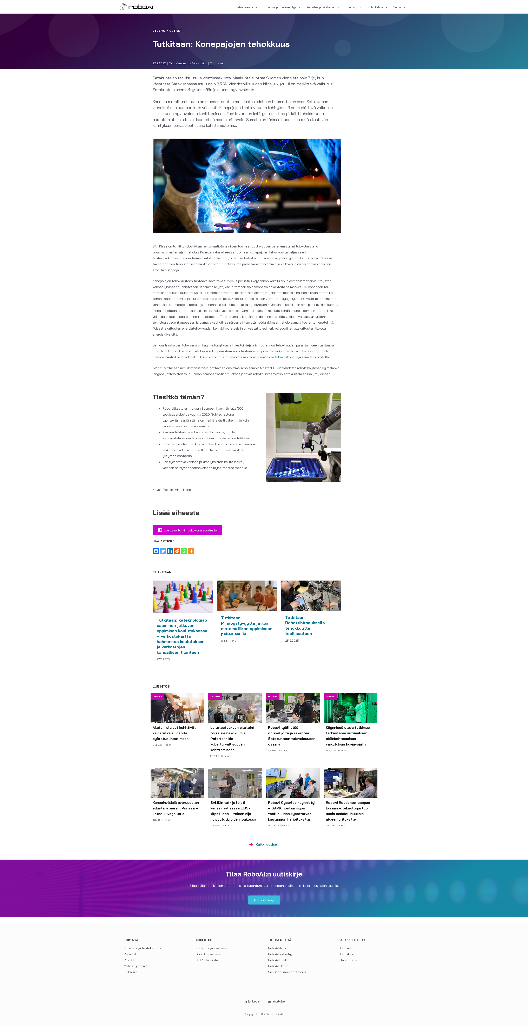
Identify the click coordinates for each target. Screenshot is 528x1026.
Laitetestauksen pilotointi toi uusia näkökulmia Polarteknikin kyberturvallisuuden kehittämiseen (232, 738)
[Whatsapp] (184, 551)
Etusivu (159, 30)
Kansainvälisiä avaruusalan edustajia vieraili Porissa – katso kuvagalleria (176, 808)
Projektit (130, 960)
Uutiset (175, 30)
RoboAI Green (278, 966)
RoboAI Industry (280, 954)
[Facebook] (156, 551)
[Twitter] (163, 551)
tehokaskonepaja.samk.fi (293, 357)
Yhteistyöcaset (135, 966)
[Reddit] (177, 551)
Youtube (278, 1001)
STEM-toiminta (207, 960)
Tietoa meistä (244, 7)
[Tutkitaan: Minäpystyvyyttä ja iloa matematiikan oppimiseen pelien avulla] (247, 595)
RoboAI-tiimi (375, 7)
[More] (191, 551)
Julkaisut (131, 972)
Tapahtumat (349, 960)
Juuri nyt (352, 7)
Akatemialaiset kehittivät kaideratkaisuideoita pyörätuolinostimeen (174, 733)
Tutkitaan (216, 63)
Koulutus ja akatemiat (321, 7)
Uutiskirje (347, 954)
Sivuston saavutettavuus (287, 972)
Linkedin (253, 1001)
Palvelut (130, 954)
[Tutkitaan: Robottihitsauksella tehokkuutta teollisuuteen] (311, 595)
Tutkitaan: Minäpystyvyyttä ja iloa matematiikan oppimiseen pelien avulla (246, 625)
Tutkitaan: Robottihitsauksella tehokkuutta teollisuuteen (305, 625)
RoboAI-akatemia (209, 954)
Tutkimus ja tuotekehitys (280, 7)
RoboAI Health (278, 960)
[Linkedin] (170, 551)
